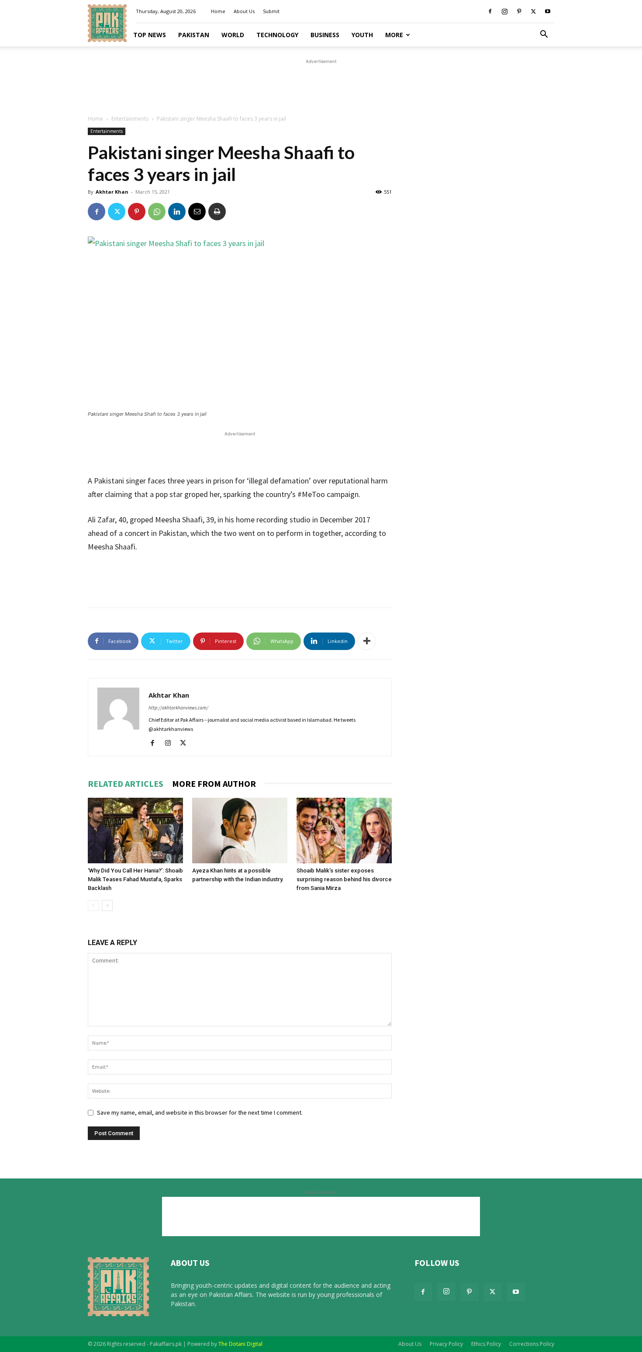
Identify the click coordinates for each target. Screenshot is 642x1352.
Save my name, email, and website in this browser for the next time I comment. (200, 1112)
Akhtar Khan (112, 191)
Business (325, 35)
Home (218, 11)
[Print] (217, 211)
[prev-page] (93, 905)
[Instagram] (504, 11)
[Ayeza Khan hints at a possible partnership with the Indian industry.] (239, 830)
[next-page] (107, 905)
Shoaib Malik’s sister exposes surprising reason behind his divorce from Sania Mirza (344, 879)
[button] (543, 35)
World (232, 35)
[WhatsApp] (157, 211)
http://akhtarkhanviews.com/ (178, 708)
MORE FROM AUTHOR (214, 783)
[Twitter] (533, 11)
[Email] (197, 211)
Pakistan (193, 35)
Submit (271, 11)
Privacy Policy (446, 1344)
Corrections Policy (531, 1344)
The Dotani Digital (240, 1344)
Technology (277, 35)
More (394, 35)
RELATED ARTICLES (125, 783)
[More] (367, 641)
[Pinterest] (518, 11)
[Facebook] (490, 11)
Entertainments (129, 118)
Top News (149, 35)
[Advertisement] (321, 85)
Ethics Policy (486, 1344)
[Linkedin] (177, 211)
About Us (244, 11)
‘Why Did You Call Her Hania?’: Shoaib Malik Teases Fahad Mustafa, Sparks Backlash (135, 879)
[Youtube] (547, 11)
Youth (362, 35)
